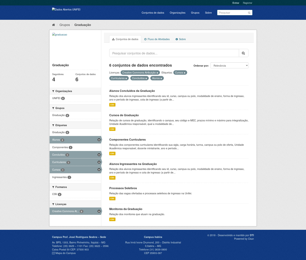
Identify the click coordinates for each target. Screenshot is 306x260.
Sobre (208, 12)
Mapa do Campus (66, 253)
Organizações (177, 12)
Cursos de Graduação (124, 115)
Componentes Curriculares (127, 139)
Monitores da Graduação (125, 209)
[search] (243, 53)
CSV (112, 104)
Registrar (247, 2)
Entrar (236, 2)
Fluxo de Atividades (158, 39)
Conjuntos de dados (153, 12)
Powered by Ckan (244, 238)
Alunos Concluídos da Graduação (132, 91)
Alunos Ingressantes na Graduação (133, 164)
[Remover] (157, 72)
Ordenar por (201, 65)
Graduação (82, 24)
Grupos (195, 12)
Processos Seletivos (123, 188)
